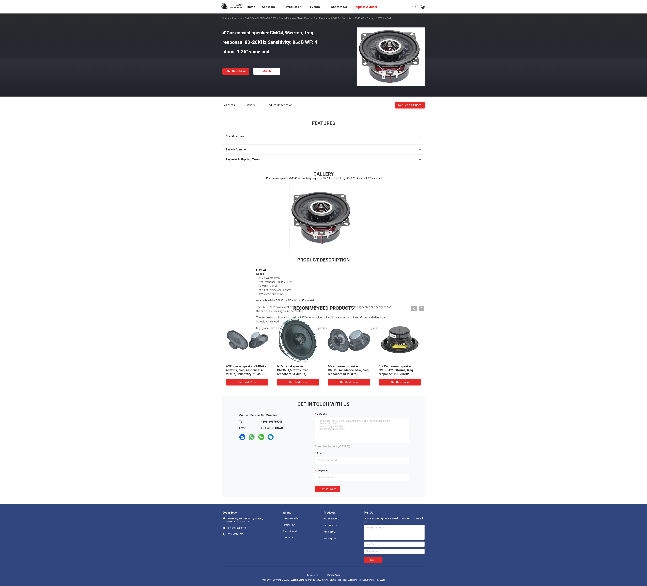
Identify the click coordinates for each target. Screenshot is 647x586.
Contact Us (288, 537)
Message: (321, 414)
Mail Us (267, 71)
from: (319, 453)
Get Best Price (236, 71)
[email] (242, 437)
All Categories (330, 538)
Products (237, 18)
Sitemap (311, 575)
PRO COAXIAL (330, 532)
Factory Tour (289, 525)
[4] (391, 56)
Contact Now (328, 489)
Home (225, 18)
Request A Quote (409, 105)
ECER (382, 580)
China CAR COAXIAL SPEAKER (276, 580)
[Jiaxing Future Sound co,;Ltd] (232, 6)
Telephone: (322, 470)
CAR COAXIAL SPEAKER (257, 18)
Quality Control (290, 531)
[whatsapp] (252, 437)
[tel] (280, 437)
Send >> (373, 560)
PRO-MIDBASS (330, 525)
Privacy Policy (333, 575)
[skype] (271, 437)
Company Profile (290, 518)
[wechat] (261, 437)
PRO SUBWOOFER (332, 519)
